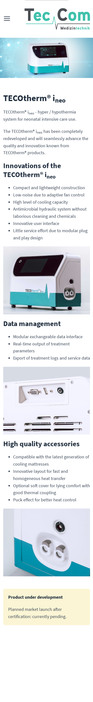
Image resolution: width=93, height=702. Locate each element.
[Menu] (8, 18)
